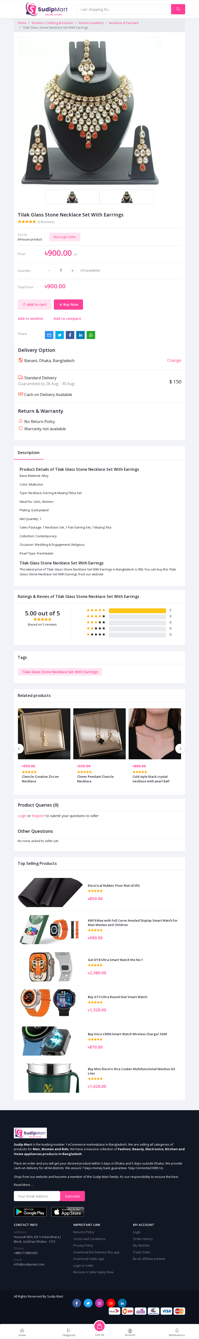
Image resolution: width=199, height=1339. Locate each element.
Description (29, 452)
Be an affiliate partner (149, 1258)
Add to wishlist (30, 318)
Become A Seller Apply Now (93, 1272)
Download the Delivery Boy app (96, 1252)
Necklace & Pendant (124, 23)
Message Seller (64, 237)
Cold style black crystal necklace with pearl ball (151, 778)
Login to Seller (83, 1265)
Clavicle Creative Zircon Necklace (40, 778)
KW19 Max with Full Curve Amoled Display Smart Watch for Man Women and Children (133, 922)
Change (174, 360)
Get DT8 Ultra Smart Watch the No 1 (115, 960)
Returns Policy (83, 1232)
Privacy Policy (83, 1245)
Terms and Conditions (89, 1239)
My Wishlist (141, 1245)
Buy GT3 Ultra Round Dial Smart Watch (117, 997)
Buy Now (70, 304)
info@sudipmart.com (29, 1264)
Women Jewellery (91, 23)
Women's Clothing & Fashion (52, 23)
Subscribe (72, 1196)
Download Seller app (88, 1258)
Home (22, 23)
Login (22, 815)
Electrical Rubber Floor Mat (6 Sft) (114, 885)
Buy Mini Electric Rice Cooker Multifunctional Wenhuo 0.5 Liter (131, 1071)
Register (38, 815)
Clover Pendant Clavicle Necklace (95, 778)
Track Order (141, 1252)
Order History (143, 1239)
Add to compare (67, 318)
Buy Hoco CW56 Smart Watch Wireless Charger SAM (127, 1034)
